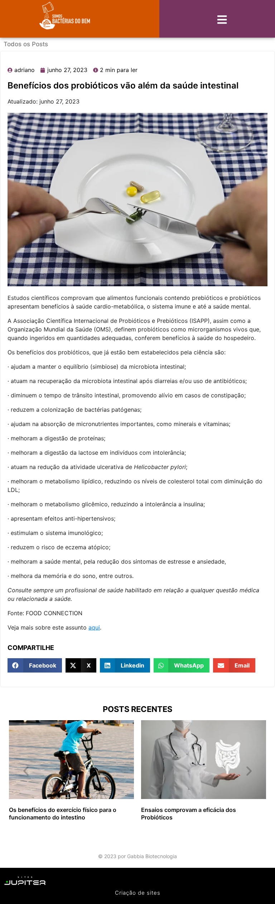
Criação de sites (137, 892)
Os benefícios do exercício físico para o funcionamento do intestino (62, 813)
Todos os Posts (26, 44)
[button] (35, 665)
